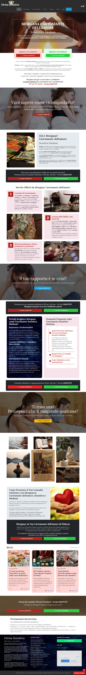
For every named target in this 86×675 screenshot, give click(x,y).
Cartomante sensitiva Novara (37, 657)
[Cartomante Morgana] (10, 3)
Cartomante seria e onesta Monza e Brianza (40, 654)
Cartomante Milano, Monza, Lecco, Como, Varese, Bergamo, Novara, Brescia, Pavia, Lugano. (15, 644)
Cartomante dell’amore (36, 645)
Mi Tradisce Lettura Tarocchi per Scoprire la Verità (42, 573)
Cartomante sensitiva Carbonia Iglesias (39, 656)
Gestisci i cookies (79, 673)
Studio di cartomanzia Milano (37, 650)
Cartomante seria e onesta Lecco (38, 652)
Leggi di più (25, 589)
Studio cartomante (35, 648)
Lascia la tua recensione (62, 647)
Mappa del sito (67, 672)
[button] (62, 340)
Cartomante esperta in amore (37, 640)
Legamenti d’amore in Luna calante (38, 647)
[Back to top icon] (84, 670)
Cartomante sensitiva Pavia (37, 663)
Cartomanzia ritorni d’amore (37, 641)
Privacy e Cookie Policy (59, 672)
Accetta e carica (74, 660)
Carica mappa (65, 660)
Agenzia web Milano (44, 672)
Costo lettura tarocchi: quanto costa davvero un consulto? (67, 573)
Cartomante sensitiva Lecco (37, 659)
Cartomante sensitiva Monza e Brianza (39, 664)
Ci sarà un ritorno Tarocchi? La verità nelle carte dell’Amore (18, 573)
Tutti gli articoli (74, 547)
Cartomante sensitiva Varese (37, 661)
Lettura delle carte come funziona (38, 643)
